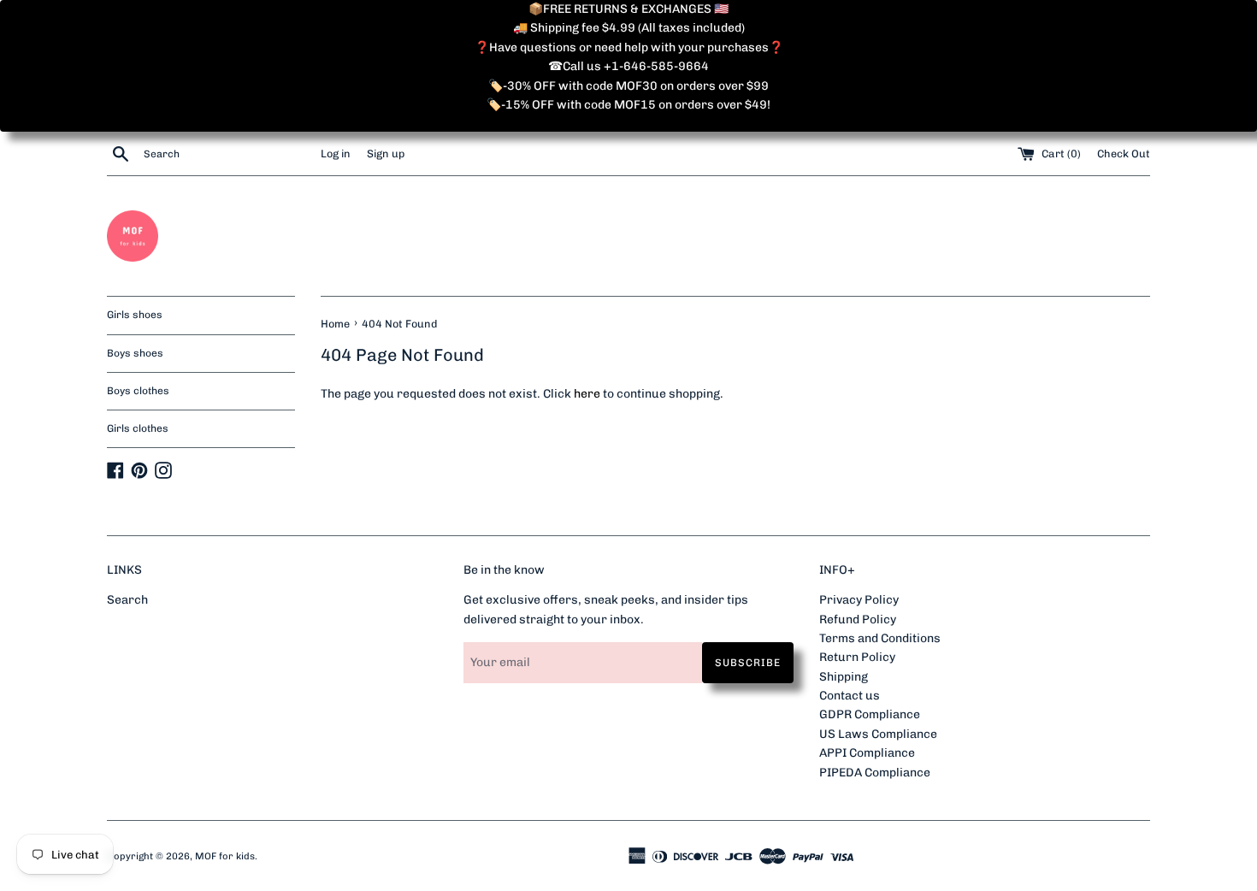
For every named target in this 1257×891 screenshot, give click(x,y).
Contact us (849, 695)
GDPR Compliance (869, 714)
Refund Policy (857, 619)
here (587, 393)
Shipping (843, 677)
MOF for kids (225, 856)
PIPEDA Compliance (874, 772)
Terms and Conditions (880, 638)
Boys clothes (138, 391)
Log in (336, 153)
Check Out (1123, 153)
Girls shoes (134, 315)
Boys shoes (135, 353)
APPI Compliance (867, 753)
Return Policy (857, 657)
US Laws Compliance (878, 734)
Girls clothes (137, 428)
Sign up (385, 153)
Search (127, 600)
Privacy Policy (859, 600)
